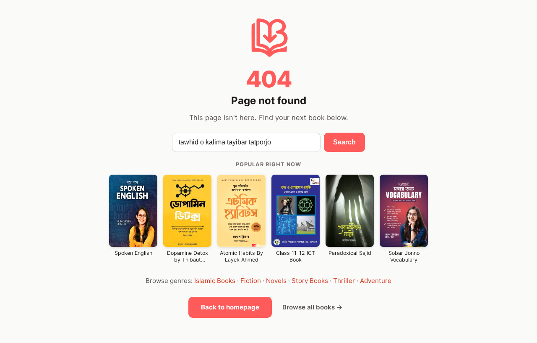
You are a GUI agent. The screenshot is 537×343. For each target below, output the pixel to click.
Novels (276, 281)
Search (344, 142)
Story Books (310, 281)
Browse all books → (312, 307)
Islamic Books (214, 281)
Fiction (250, 281)
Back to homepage (230, 307)
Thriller (344, 281)
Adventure (375, 281)
